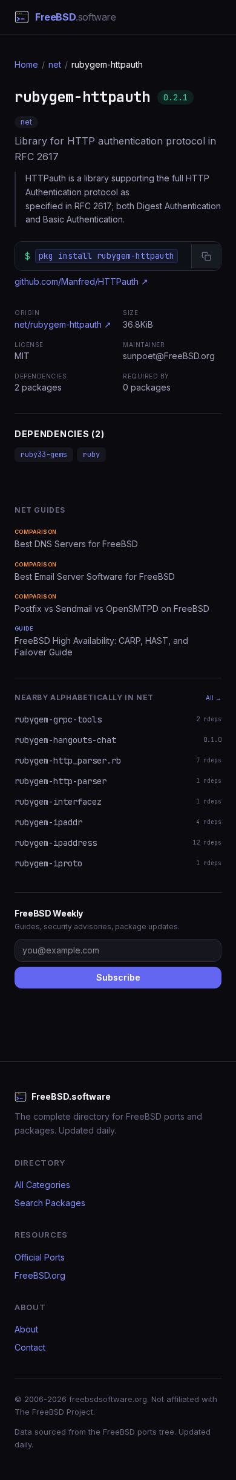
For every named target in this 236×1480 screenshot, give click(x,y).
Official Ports (40, 1257)
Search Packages (50, 1203)
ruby (91, 454)
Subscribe (118, 977)
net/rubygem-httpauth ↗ (63, 324)
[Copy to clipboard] (206, 256)
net (54, 64)
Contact (30, 1347)
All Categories (42, 1185)
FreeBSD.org (40, 1275)
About (26, 1329)
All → (213, 697)
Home (26, 64)
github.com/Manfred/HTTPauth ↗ (81, 281)
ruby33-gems (44, 454)
